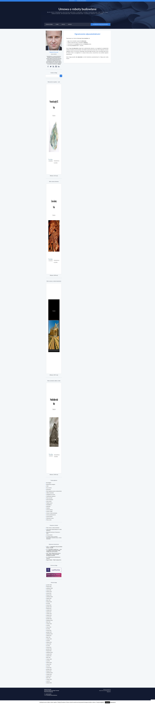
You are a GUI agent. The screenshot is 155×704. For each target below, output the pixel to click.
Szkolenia (48, 508)
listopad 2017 (48, 608)
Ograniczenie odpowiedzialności (105, 690)
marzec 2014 (48, 664)
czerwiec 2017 (49, 613)
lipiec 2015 (48, 637)
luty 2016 (48, 628)
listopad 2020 (48, 586)
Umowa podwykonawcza (51, 514)
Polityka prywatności (107, 689)
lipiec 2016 (48, 622)
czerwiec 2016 (49, 623)
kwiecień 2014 (49, 662)
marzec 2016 (48, 627)
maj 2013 (48, 681)
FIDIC (47, 486)
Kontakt (70, 24)
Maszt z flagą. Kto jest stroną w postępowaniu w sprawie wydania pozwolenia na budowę (53, 554)
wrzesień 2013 (49, 674)
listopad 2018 (48, 595)
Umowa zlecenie (49, 516)
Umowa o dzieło (49, 511)
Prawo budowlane (49, 499)
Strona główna (49, 24)
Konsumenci (48, 489)
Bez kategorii (48, 482)
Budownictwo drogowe (50, 484)
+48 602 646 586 (72, 0)
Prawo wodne (48, 501)
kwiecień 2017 (49, 615)
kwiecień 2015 (49, 642)
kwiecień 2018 (49, 601)
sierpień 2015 (48, 635)
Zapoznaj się (113, 702)
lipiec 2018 (48, 600)
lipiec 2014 (48, 657)
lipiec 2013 (48, 677)
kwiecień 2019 (49, 591)
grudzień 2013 (49, 669)
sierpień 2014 (48, 655)
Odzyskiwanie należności (50, 496)
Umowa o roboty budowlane (77, 9)
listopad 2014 (48, 650)
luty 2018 (48, 603)
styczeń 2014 (48, 667)
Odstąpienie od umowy (50, 494)
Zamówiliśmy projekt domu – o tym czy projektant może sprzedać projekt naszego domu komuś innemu (54, 550)
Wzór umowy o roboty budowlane (52, 527)
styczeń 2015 (48, 647)
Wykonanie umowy (50, 518)
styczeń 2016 (48, 630)
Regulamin (109, 691)
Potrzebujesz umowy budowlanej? (100, 24)
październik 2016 (49, 620)
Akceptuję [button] (107, 702)
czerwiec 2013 (49, 679)
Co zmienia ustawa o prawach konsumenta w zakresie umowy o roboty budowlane (53, 537)
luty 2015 (48, 645)
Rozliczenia (48, 506)
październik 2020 (49, 588)
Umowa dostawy (49, 509)
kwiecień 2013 (49, 682)
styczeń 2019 (48, 593)
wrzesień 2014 (49, 654)
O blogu (63, 24)
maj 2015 (48, 640)
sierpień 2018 (48, 598)
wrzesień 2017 (49, 610)
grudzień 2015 (49, 632)
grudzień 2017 (49, 606)
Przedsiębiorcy (49, 504)
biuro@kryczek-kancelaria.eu (81, 0)
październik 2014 (49, 652)
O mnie (57, 24)
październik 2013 (49, 672)
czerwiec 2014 (49, 659)
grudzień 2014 (49, 649)
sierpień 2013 (48, 676)
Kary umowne (49, 487)
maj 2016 (48, 625)
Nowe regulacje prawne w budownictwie (54, 491)
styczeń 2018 (48, 605)
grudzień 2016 (49, 618)
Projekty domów (49, 503)
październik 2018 (49, 596)
